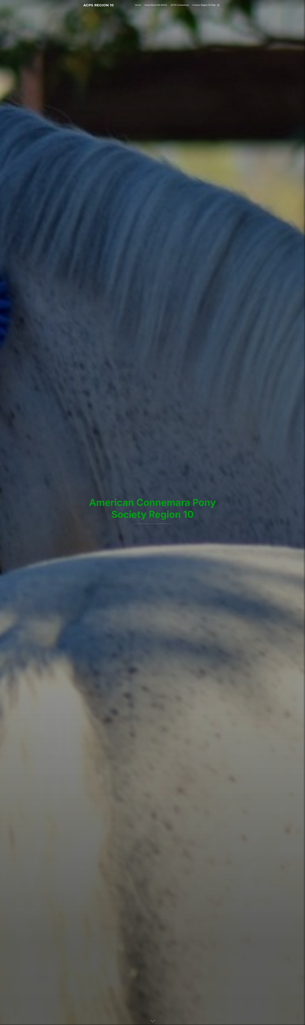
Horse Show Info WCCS (156, 5)
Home (138, 5)
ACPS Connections (180, 5)
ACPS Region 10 (98, 5)
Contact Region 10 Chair (204, 5)
